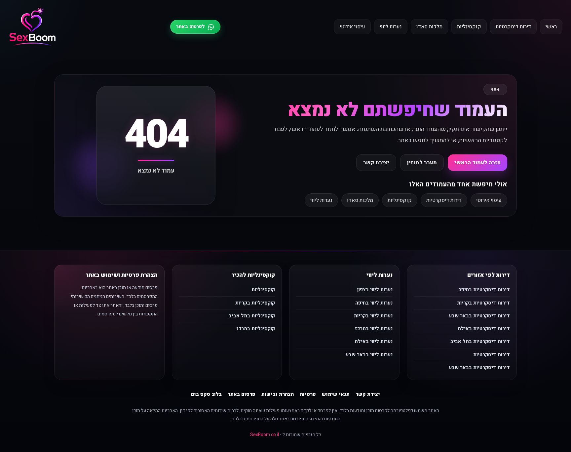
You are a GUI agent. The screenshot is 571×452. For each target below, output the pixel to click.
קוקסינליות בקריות (255, 303)
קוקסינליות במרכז (255, 328)
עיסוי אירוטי (352, 27)
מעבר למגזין (422, 163)
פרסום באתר (241, 394)
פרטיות (308, 394)
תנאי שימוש (336, 394)
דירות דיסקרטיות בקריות (483, 303)
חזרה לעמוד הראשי (477, 163)
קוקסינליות (469, 27)
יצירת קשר (376, 163)
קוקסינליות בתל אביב (252, 315)
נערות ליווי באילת (374, 341)
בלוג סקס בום (206, 394)
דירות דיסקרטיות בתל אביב (480, 341)
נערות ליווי (391, 27)
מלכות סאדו (429, 27)
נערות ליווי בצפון (375, 289)
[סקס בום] (33, 27)
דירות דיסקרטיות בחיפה (484, 289)
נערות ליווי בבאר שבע (369, 354)
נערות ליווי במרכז (374, 328)
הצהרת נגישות (277, 394)
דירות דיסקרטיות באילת (484, 328)
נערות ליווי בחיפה (374, 303)
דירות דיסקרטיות (513, 27)
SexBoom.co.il (264, 434)
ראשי (551, 27)
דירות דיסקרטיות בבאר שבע (479, 315)
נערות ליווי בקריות (373, 315)
